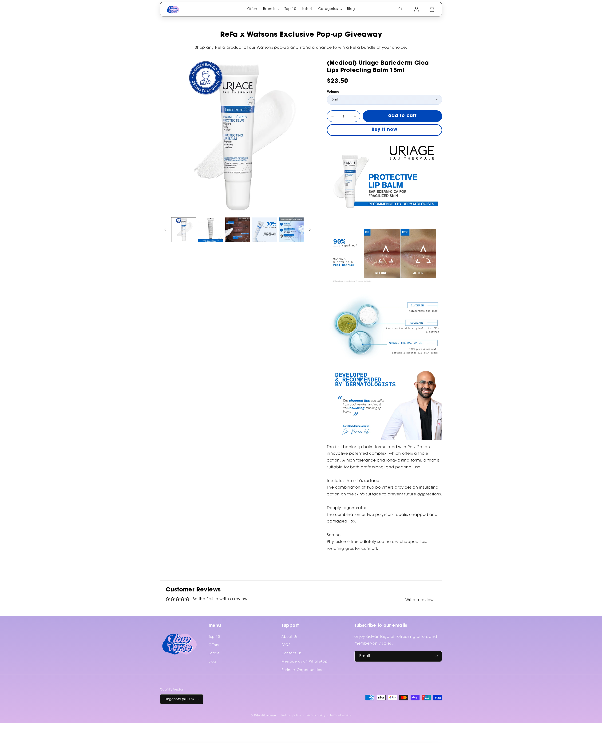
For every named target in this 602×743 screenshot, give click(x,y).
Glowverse (268, 716)
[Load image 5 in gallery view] (291, 229)
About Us (289, 637)
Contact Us (291, 653)
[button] (271, 9)
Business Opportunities (301, 670)
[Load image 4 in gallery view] (264, 229)
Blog (212, 661)
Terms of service (340, 715)
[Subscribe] (436, 656)
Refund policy (291, 715)
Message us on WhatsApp (304, 661)
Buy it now (384, 130)
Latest (214, 653)
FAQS (286, 645)
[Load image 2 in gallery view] (210, 229)
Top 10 (214, 637)
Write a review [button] (419, 600)
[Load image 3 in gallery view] (237, 229)
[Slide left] (165, 230)
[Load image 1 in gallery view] (183, 229)
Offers (214, 645)
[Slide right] (310, 230)
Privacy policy (315, 715)
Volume (333, 91)
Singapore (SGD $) (179, 699)
